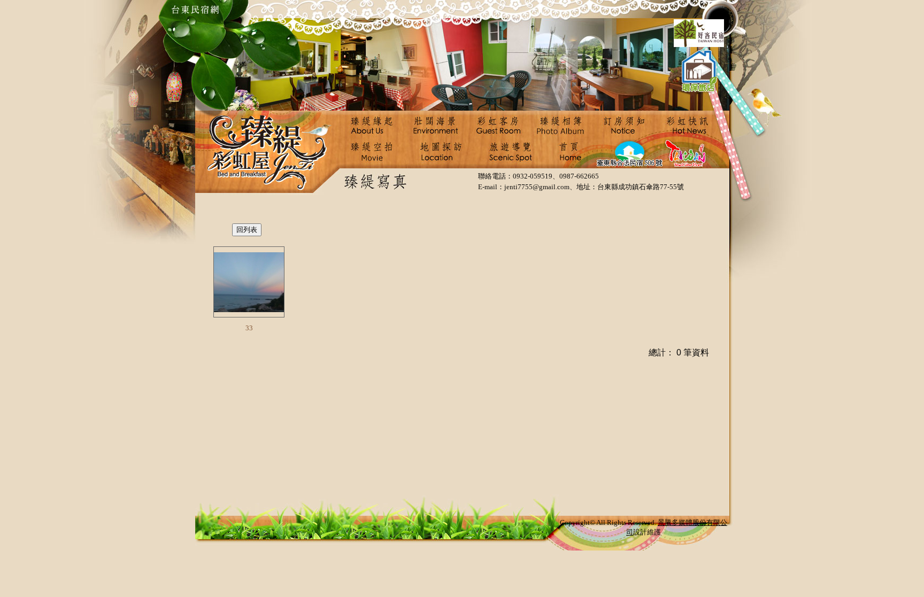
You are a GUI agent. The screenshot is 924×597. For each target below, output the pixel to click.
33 (249, 328)
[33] (249, 282)
